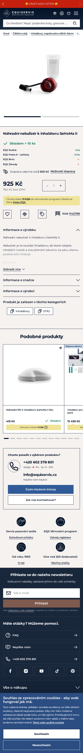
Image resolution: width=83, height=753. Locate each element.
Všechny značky (60, 562)
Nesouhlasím (41, 745)
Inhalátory (78, 33)
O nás (21, 562)
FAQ (16, 635)
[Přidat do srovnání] (61, 348)
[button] (3, 4)
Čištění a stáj (20, 33)
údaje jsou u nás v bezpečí (21, 610)
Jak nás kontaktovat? (41, 500)
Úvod (6, 33)
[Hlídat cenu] (42, 214)
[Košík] (68, 13)
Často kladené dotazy (40, 489)
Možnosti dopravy (63, 171)
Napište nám (22, 647)
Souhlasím (41, 734)
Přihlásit (41, 603)
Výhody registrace (60, 537)
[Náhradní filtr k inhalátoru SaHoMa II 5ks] (33, 374)
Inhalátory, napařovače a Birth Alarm (52, 33)
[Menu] (76, 13)
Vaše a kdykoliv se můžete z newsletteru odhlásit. (40, 610)
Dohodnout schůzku (21, 537)
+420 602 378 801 (24, 659)
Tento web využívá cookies (48, 722)
